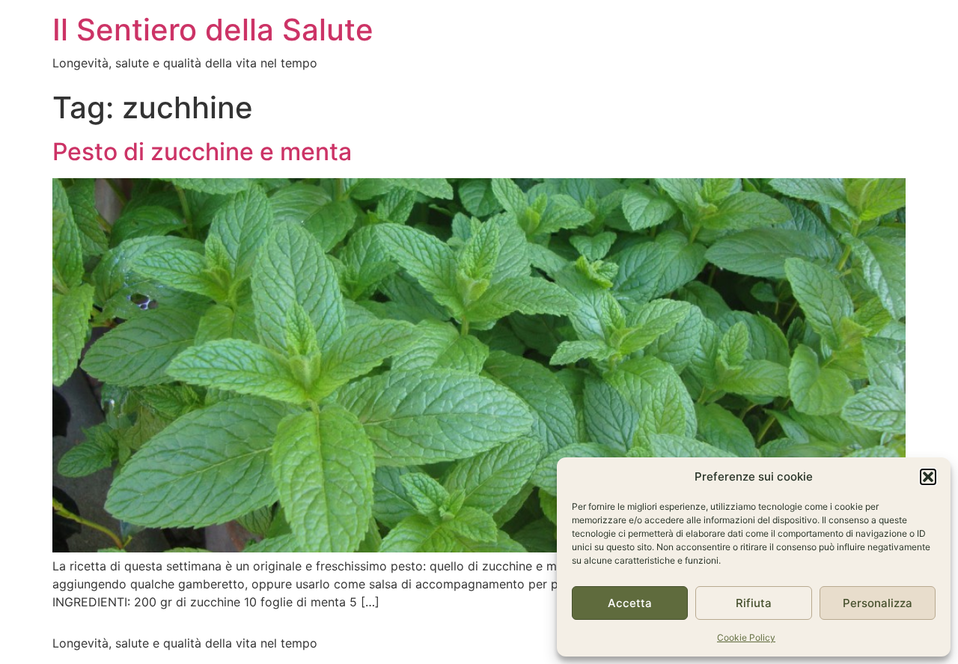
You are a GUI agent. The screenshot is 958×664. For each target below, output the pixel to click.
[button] (928, 476)
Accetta (630, 603)
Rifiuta (754, 603)
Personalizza (877, 603)
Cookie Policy (746, 637)
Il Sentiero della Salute (212, 29)
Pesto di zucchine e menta (202, 151)
